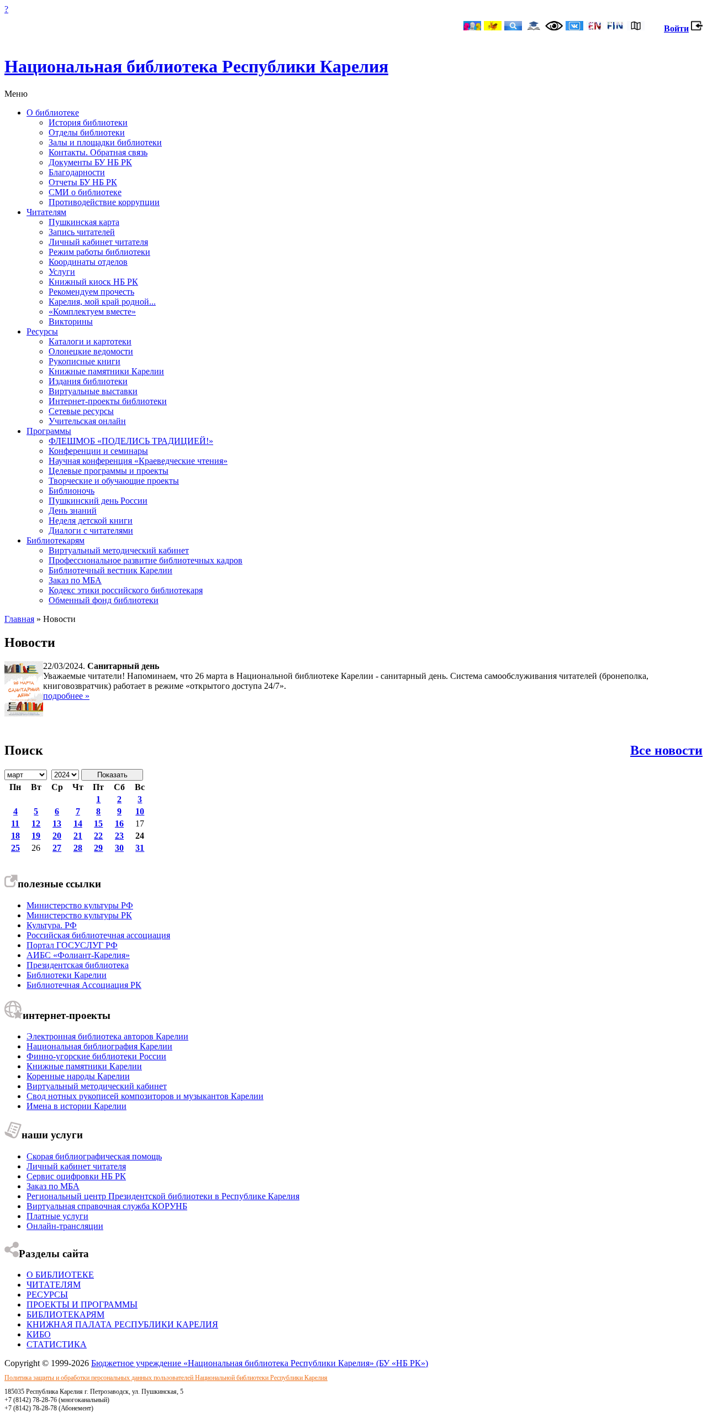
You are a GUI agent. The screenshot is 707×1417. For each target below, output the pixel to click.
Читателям (46, 212)
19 (35, 835)
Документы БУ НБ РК (90, 162)
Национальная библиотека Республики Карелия (196, 66)
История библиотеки (88, 122)
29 (98, 848)
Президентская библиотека (78, 965)
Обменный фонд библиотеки (104, 600)
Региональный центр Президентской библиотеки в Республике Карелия (163, 1196)
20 (56, 835)
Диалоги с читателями (91, 530)
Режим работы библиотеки (99, 252)
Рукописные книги (84, 361)
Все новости (666, 750)
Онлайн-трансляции (65, 1226)
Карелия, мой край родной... (102, 301)
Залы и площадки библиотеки (105, 142)
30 (119, 848)
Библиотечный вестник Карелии (110, 570)
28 (77, 848)
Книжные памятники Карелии (106, 371)
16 (119, 823)
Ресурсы (42, 331)
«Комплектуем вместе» (92, 311)
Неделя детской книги (91, 520)
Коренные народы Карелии (78, 1076)
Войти (676, 28)
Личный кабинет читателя (98, 242)
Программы (49, 431)
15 (98, 823)
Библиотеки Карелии (67, 975)
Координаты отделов (88, 261)
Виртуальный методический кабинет (119, 550)
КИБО (39, 1334)
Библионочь (71, 490)
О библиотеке (53, 112)
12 (35, 823)
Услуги (62, 271)
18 (15, 835)
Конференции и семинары (98, 451)
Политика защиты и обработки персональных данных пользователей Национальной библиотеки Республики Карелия (166, 1378)
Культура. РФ (52, 925)
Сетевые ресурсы (81, 411)
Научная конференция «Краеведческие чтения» (138, 461)
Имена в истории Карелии (76, 1106)
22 (98, 835)
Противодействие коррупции (104, 202)
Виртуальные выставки (93, 391)
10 (139, 811)
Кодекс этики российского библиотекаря (126, 590)
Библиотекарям (56, 540)
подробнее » (66, 695)
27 (56, 848)
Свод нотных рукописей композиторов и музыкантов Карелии (145, 1096)
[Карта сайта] (636, 27)
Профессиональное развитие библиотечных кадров (145, 560)
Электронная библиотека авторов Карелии (107, 1036)
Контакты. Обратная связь (98, 152)
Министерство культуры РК (79, 915)
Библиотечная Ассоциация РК (84, 985)
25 (15, 848)
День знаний (73, 510)
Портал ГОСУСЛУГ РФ (72, 945)
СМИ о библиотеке (85, 192)
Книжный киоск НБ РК (93, 281)
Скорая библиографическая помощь (94, 1156)
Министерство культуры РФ (80, 905)
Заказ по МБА (75, 580)
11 (15, 823)
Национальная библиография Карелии (99, 1046)
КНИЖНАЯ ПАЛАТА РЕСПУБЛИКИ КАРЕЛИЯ (122, 1324)
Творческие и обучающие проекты (114, 480)
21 (77, 835)
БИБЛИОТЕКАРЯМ (65, 1314)
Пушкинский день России (98, 500)
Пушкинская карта (84, 222)
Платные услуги (57, 1216)
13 (56, 823)
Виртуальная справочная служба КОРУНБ (107, 1206)
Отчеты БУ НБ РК (83, 182)
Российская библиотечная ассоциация (98, 935)
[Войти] (697, 28)
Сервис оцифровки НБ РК (76, 1176)
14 (77, 823)
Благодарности (77, 172)
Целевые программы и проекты (108, 470)
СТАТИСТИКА (57, 1344)
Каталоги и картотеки (90, 341)
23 (119, 835)
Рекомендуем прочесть (91, 291)
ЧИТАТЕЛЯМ (54, 1284)
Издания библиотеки (88, 381)
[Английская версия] (595, 27)
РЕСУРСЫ (47, 1294)
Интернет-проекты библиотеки (108, 401)
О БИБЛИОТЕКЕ (60, 1274)
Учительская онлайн (87, 421)
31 (139, 848)
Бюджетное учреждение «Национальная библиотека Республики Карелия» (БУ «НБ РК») (259, 1363)
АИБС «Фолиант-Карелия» (78, 955)
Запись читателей (82, 232)
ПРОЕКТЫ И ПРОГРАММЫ (82, 1304)
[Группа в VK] (574, 27)
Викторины (71, 321)
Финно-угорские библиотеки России (96, 1056)
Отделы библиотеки (87, 132)
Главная (19, 619)
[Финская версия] (615, 27)
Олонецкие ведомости (91, 351)
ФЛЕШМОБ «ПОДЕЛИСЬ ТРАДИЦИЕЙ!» (131, 441)
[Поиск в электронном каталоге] (513, 27)
